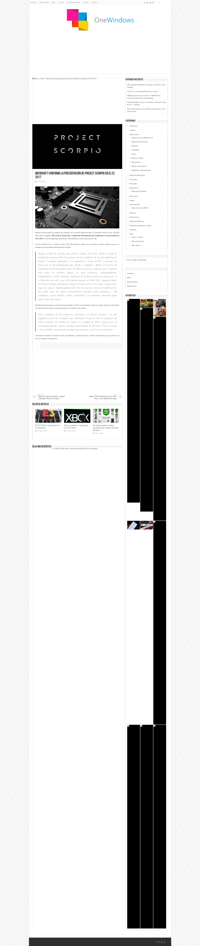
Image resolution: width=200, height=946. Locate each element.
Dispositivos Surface (139, 191)
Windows (33, 2)
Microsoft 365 (44, 2)
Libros (134, 154)
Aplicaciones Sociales (140, 142)
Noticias (133, 213)
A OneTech (134, 126)
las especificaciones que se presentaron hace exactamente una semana (60, 308)
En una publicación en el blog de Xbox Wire (52, 244)
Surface (61, 2)
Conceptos (133, 179)
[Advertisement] (100, 52)
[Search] (169, 2)
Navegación (136, 162)
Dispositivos (134, 188)
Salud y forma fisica (139, 166)
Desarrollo (133, 184)
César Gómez (41, 181)
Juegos (132, 200)
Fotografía (135, 150)
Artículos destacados (73, 2)
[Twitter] (147, 2)
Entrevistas (134, 196)
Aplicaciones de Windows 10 (142, 138)
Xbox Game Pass (138, 241)
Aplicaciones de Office (140, 208)
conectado (72, 448)
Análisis (133, 130)
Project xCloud (137, 237)
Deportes (135, 146)
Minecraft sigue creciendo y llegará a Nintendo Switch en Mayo (51, 397)
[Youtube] (150, 2)
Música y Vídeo (137, 158)
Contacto (94, 2)
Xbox (43, 79)
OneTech (86, 2)
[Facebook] (145, 2)
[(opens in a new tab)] (159, 303)
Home (36, 79)
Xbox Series (136, 245)
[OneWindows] (100, 19)
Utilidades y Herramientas (141, 170)
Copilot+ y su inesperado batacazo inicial (142, 91)
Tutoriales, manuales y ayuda (140, 225)
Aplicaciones (134, 134)
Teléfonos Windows (137, 221)
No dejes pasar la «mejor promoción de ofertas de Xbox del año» (106, 427)
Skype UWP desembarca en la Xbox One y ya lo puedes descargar (103, 397)
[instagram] (153, 2)
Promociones (134, 217)
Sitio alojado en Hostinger (136, 260)
